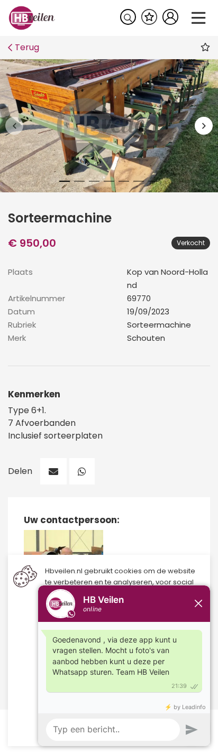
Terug (27, 47)
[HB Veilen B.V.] (32, 17)
